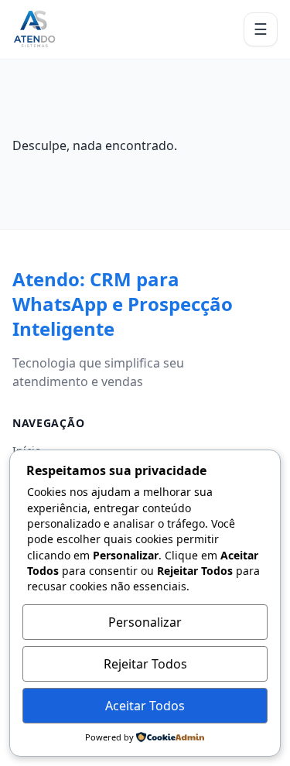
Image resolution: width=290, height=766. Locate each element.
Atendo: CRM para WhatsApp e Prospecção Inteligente (122, 304)
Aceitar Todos (145, 705)
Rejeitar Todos (145, 663)
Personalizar (145, 622)
